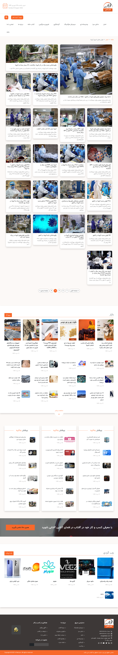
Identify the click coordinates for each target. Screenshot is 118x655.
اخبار (104, 24)
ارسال (31, 644)
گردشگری (57, 24)
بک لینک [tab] (9, 553)
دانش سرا (96, 24)
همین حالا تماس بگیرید (20, 527)
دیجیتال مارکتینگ (70, 24)
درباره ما (20, 24)
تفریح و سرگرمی (44, 24)
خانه (8, 32)
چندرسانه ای (84, 24)
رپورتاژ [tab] (8, 315)
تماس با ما (10, 24)
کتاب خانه (31, 24)
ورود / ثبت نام (17, 17)
